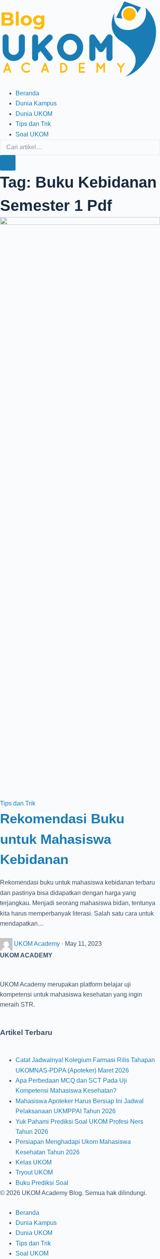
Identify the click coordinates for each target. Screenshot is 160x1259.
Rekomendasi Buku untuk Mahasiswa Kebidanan (62, 839)
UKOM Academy (37, 944)
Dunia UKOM (34, 113)
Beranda (27, 93)
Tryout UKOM (34, 1172)
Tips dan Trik (33, 124)
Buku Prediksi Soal (42, 1183)
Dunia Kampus (36, 103)
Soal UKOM (32, 134)
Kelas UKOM (34, 1162)
